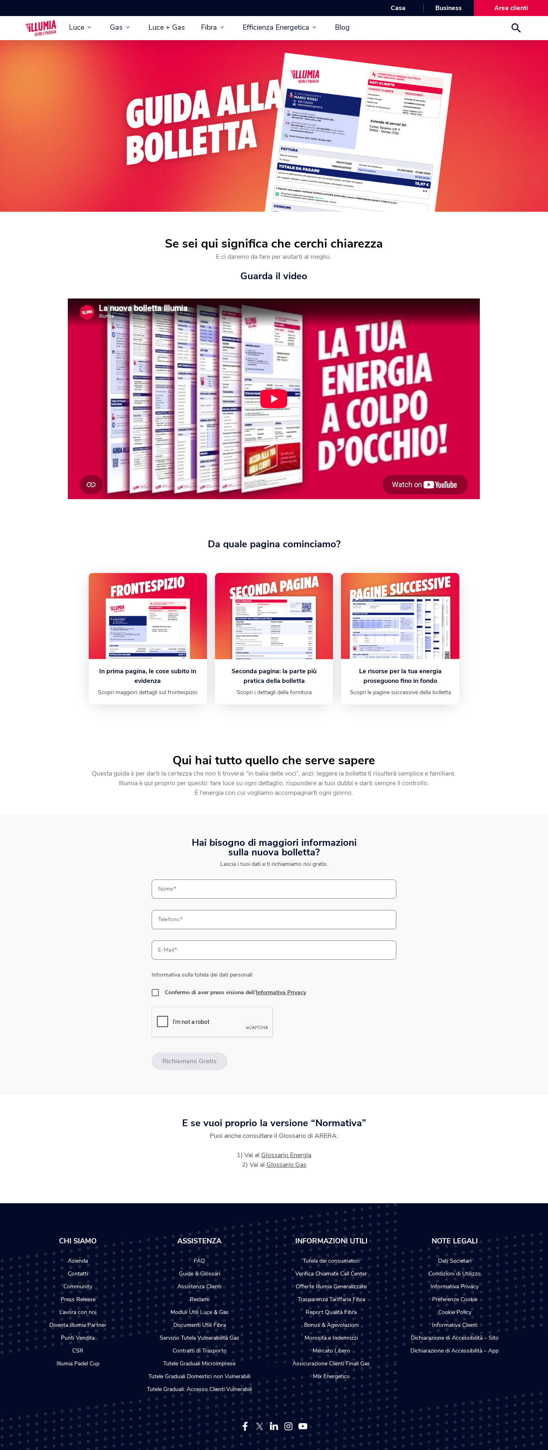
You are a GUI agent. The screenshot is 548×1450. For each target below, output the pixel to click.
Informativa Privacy (281, 992)
